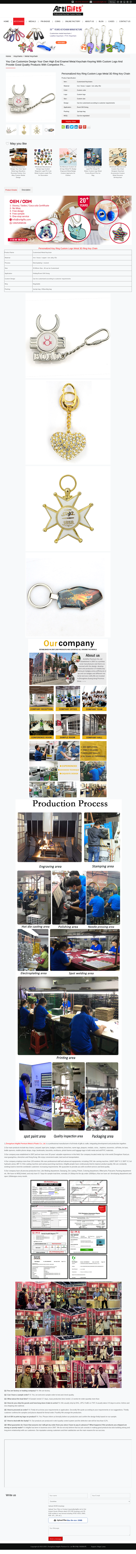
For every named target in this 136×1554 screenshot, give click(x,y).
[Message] (89, 127)
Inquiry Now (71, 121)
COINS (57, 21)
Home (6, 21)
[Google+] (84, 127)
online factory (72, 21)
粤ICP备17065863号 (79, 1546)
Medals (32, 21)
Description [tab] (26, 190)
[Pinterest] (80, 127)
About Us (89, 21)
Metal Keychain (31, 56)
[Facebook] (67, 127)
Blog (101, 21)
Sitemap (112, 2)
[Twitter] (72, 127)
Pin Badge (45, 21)
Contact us (124, 21)
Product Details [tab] (11, 190)
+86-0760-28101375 (82, 2)
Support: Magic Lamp (98, 1546)
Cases (111, 21)
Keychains (19, 21)
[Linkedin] (76, 127)
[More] (63, 127)
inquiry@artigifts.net (99, 2)
